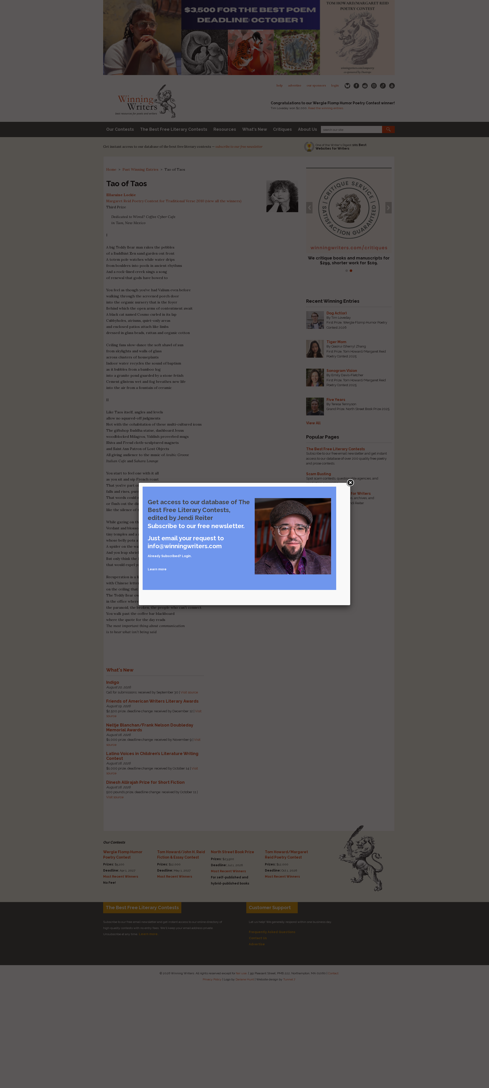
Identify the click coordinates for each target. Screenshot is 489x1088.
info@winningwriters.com (185, 546)
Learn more (157, 569)
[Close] (350, 482)
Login (186, 556)
